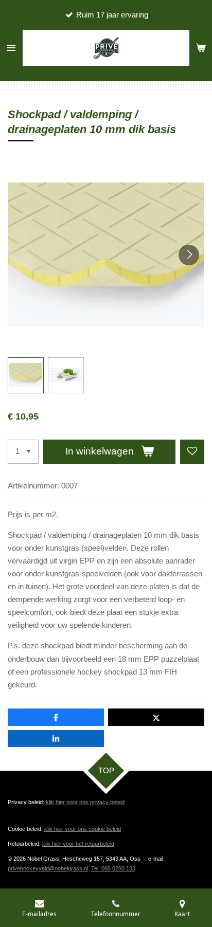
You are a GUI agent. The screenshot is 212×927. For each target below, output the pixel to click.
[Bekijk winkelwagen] (200, 48)
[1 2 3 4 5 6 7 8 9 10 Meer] (23, 452)
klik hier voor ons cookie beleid (82, 829)
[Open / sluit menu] (11, 48)
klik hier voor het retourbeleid (78, 844)
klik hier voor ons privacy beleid (85, 802)
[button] (26, 375)
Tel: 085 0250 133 (113, 868)
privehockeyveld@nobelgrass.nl (48, 868)
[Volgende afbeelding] (189, 255)
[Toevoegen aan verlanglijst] (192, 452)
